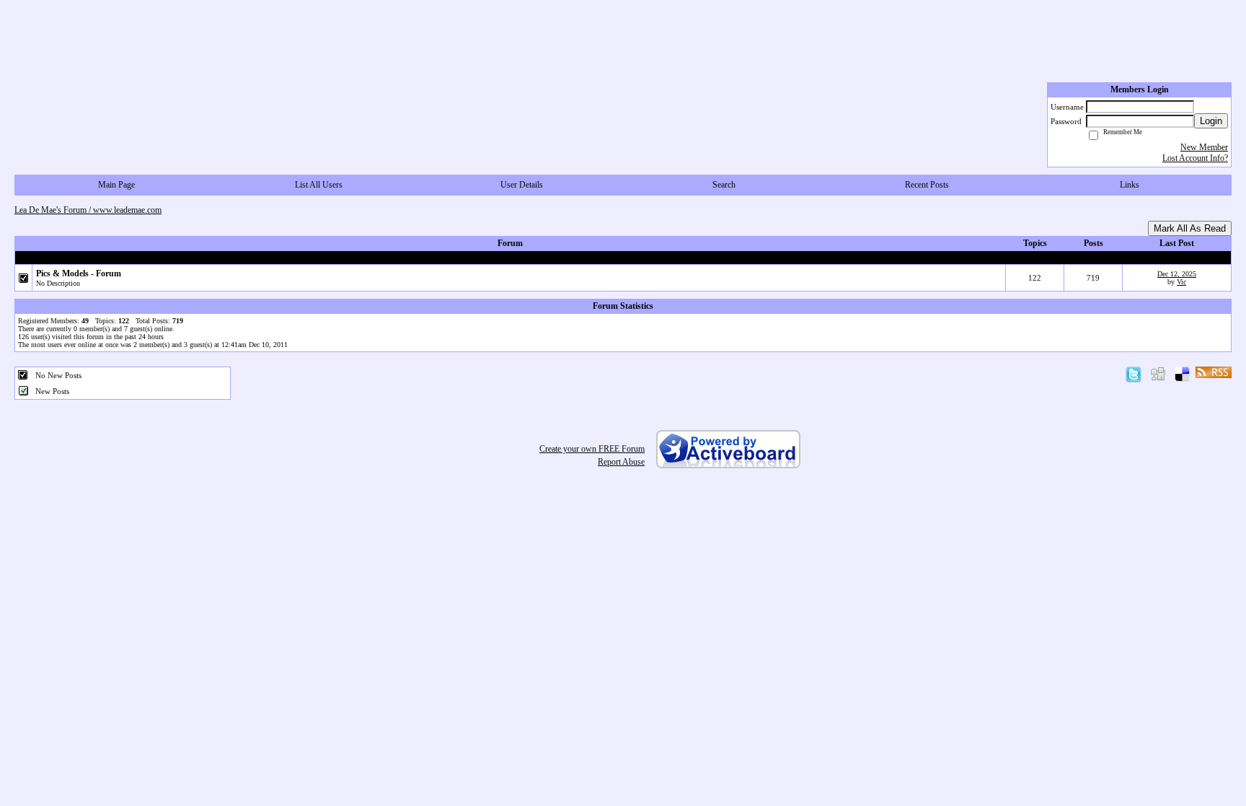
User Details (521, 185)
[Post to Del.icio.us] (1182, 372)
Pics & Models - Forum (78, 273)
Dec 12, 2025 (1176, 274)
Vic (1181, 282)
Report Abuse (621, 462)
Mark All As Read (1190, 228)
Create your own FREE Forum (592, 449)
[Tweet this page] (1133, 372)
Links (1129, 185)
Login (1211, 120)
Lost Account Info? (1195, 158)
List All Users (319, 185)
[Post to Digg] (1158, 372)
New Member (1204, 147)
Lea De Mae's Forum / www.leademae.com (88, 210)
